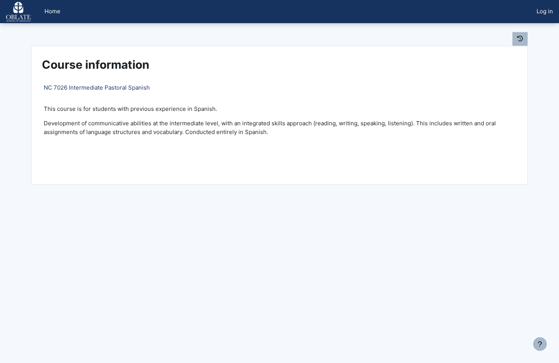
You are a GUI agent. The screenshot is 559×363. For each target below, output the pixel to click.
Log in (545, 11)
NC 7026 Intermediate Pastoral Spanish (97, 87)
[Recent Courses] (520, 39)
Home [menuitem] (52, 11)
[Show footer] (540, 344)
